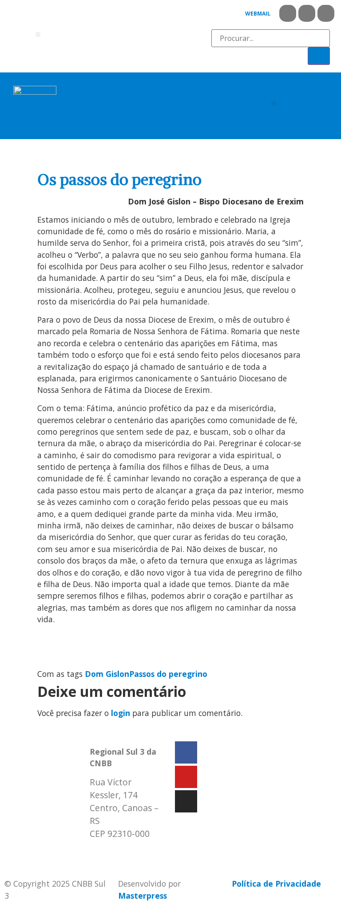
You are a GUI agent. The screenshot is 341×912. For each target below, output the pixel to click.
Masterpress (142, 895)
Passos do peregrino (168, 673)
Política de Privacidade (276, 883)
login (120, 713)
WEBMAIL (257, 13)
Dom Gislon (107, 673)
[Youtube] (306, 13)
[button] (38, 34)
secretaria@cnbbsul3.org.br (143, 852)
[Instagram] (325, 13)
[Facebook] (287, 13)
